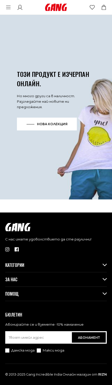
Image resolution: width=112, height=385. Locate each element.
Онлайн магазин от (85, 374)
